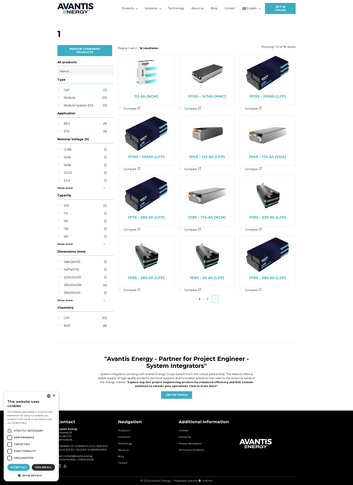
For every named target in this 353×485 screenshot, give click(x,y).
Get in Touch (280, 8)
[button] (31, 475)
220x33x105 (85, 277)
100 (85, 205)
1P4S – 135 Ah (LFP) (207, 157)
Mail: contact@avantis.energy (74, 456)
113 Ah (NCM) (146, 96)
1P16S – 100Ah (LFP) (146, 157)
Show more (65, 188)
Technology (176, 8)
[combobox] (49, 396)
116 (85, 221)
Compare (129, 108)
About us (197, 8)
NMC (85, 325)
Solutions (151, 8)
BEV (85, 123)
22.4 (85, 180)
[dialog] (31, 436)
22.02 (85, 172)
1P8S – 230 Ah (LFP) (267, 217)
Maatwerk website (186, 480)
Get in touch (176, 395)
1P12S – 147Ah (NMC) (207, 96)
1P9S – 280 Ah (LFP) (267, 278)
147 (85, 236)
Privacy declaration (190, 443)
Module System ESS (85, 105)
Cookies (183, 430)
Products (128, 8)
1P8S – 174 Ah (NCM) (207, 217)
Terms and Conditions (191, 450)
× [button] (53, 395)
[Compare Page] (139, 108)
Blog (214, 8)
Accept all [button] (18, 467)
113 (85, 213)
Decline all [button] (43, 467)
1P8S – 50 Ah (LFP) (207, 278)
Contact (229, 8)
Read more (34, 422)
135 (85, 229)
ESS (85, 131)
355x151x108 (85, 285)
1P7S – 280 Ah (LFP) (146, 217)
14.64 (85, 157)
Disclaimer (185, 437)
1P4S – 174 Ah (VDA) (267, 157)
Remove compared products (84, 50)
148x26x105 (85, 262)
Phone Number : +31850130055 (75, 459)
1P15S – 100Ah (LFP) (267, 96)
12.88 (85, 149)
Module (85, 97)
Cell (85, 90)
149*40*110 (85, 269)
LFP (85, 318)
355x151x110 (85, 293)
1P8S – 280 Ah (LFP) (146, 278)
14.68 (85, 165)
